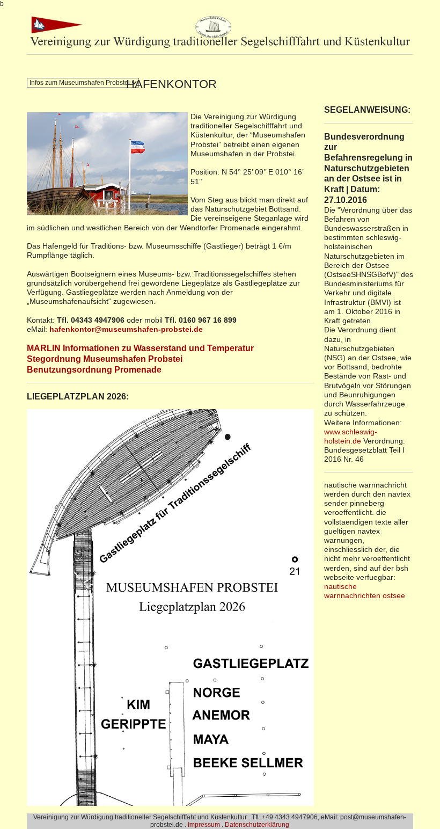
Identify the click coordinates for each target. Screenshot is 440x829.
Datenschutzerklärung (257, 824)
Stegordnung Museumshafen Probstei (104, 358)
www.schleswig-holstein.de (350, 436)
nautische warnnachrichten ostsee (364, 591)
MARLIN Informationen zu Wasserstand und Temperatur (140, 348)
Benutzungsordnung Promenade (94, 369)
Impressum (204, 824)
